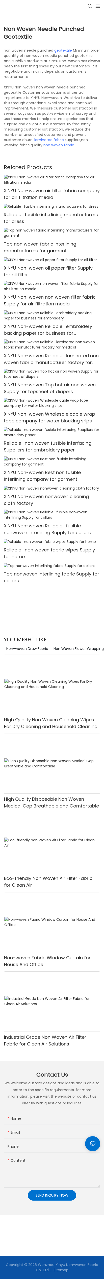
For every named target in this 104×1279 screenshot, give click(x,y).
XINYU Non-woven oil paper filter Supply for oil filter (48, 271)
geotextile (63, 50)
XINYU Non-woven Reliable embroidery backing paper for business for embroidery (48, 329)
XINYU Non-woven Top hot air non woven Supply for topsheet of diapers (50, 388)
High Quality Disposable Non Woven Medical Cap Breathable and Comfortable (51, 802)
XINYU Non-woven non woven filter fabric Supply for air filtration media (50, 300)
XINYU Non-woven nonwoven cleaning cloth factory (46, 499)
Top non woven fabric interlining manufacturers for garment (40, 247)
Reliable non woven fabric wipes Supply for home (49, 553)
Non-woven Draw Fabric (27, 648)
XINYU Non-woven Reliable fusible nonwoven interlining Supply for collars (47, 529)
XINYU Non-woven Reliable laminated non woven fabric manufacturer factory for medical (51, 359)
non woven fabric (58, 145)
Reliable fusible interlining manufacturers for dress (51, 217)
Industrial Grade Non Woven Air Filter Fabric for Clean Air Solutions (45, 1040)
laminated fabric (49, 139)
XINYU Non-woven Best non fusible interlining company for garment (42, 475)
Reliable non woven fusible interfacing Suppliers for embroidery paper (47, 446)
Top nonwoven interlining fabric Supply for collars (51, 577)
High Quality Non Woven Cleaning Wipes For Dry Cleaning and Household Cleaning (50, 723)
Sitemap (60, 1269)
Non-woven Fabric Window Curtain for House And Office (47, 961)
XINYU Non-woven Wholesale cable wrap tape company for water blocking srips (49, 417)
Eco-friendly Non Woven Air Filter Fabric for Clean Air (48, 881)
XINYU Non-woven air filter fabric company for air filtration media (52, 193)
